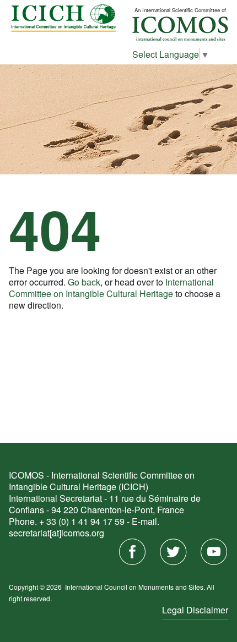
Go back (84, 282)
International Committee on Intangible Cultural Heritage (111, 288)
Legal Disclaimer (195, 609)
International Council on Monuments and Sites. (136, 586)
